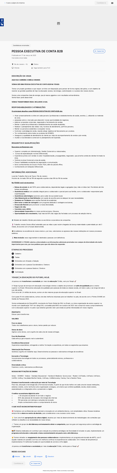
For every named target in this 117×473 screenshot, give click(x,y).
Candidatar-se (101, 3)
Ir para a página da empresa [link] (15, 3)
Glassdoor (51, 456)
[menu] (112, 3)
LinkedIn (28, 456)
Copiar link (100, 51)
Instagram (40, 456)
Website (17, 456)
